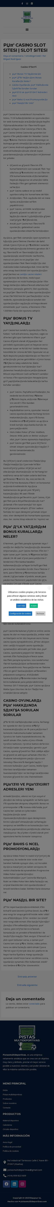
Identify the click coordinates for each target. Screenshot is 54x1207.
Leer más (21, 606)
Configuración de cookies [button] (20, 613)
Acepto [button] (34, 606)
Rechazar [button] (40, 613)
